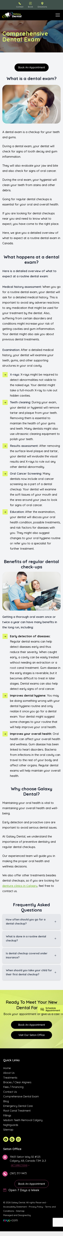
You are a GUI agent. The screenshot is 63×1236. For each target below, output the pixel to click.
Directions (42, 7)
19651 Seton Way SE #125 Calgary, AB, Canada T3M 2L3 (28, 1158)
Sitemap (8, 1129)
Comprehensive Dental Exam (21, 1096)
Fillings (7, 1115)
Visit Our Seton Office (31, 1035)
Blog (6, 1101)
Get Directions (19, 1165)
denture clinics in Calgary (19, 886)
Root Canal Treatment (17, 1110)
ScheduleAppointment (53, 1009)
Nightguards (10, 1125)
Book (30, 7)
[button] (58, 15)
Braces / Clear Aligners (17, 1082)
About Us (9, 1072)
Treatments (10, 1077)
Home (7, 1068)
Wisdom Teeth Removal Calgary (22, 1120)
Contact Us (10, 1091)
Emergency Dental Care (18, 1106)
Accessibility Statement (15, 1206)
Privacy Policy (36, 1206)
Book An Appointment (31, 1024)
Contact (19, 7)
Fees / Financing (13, 1087)
